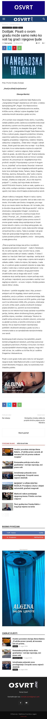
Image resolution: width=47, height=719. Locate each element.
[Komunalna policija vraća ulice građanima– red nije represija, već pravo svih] (7, 465)
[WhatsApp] (19, 48)
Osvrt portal (8, 43)
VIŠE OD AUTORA (22, 443)
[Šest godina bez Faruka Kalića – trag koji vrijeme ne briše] (7, 507)
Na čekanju (6, 418)
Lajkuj (41, 533)
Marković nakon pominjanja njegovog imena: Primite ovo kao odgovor (27, 496)
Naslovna (5, 24)
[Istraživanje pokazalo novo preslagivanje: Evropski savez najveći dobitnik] (7, 475)
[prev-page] (3, 514)
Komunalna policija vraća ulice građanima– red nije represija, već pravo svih (28, 464)
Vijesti (20, 27)
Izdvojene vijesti (15, 24)
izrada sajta (23, 716)
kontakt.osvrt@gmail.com (30, 697)
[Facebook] (4, 48)
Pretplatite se (38, 537)
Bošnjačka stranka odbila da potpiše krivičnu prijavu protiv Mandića (34, 420)
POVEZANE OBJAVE (8, 443)
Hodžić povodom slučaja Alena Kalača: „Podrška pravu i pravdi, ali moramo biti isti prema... (29, 641)
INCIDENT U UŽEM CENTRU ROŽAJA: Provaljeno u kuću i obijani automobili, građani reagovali (29, 485)
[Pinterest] (14, 48)
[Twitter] (9, 48)
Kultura (15, 27)
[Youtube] (26, 703)
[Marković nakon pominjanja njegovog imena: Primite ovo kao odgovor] (7, 496)
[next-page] (7, 514)
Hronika (5, 488)
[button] (3, 19)
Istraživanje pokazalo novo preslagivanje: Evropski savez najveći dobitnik (26, 475)
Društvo (5, 455)
